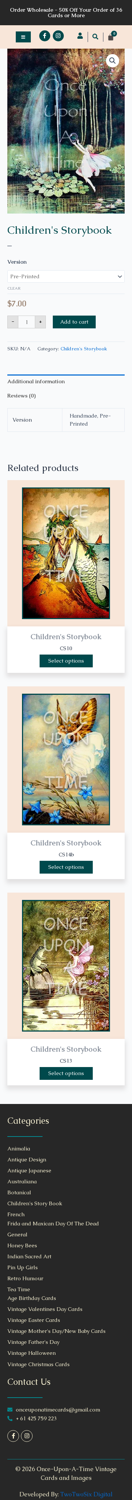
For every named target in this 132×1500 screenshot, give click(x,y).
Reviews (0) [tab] (21, 395)
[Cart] (110, 37)
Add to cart (74, 322)
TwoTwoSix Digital (86, 1494)
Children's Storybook (59, 230)
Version (17, 262)
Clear (14, 288)
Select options (66, 660)
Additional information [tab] (36, 381)
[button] (95, 36)
